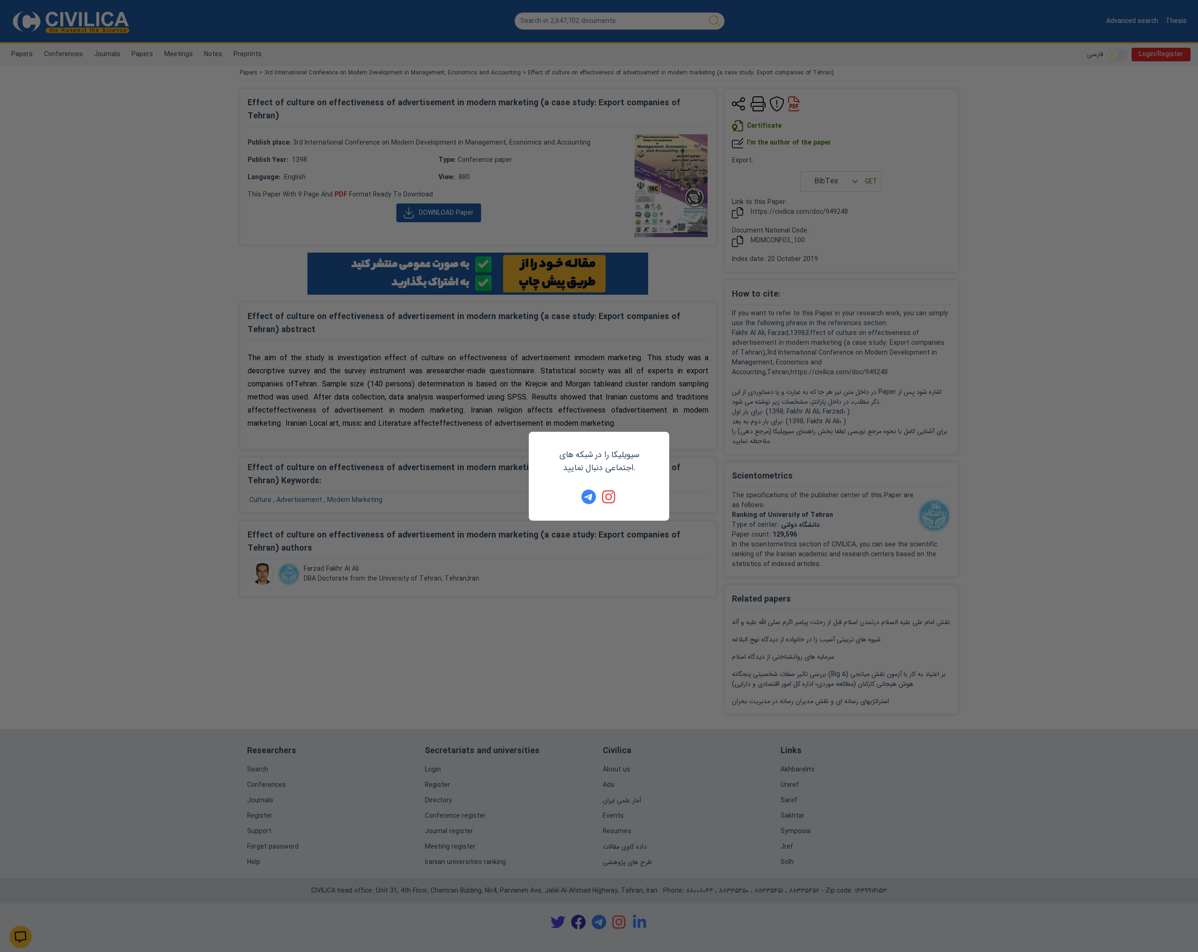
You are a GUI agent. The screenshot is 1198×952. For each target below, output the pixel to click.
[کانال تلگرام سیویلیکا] (588, 496)
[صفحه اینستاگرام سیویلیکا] (609, 496)
